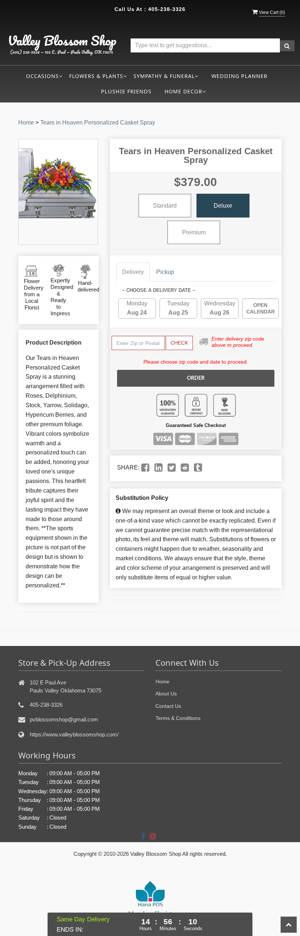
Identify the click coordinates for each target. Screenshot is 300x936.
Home (26, 122)
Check (179, 343)
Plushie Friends (126, 91)
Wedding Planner (239, 76)
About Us (166, 694)
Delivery (133, 272)
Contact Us (168, 706)
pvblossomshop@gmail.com (64, 719)
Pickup (165, 272)
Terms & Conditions (177, 718)
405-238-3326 (166, 9)
